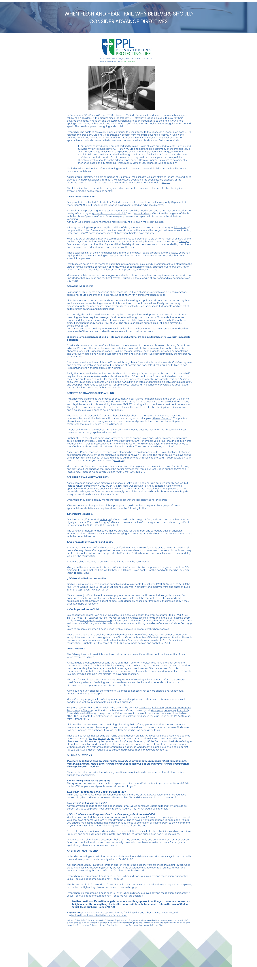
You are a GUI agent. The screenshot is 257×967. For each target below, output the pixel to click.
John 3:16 (100, 867)
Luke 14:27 (158, 707)
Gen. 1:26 (93, 522)
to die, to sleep (142, 213)
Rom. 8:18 (183, 707)
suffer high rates (135, 381)
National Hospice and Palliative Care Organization (99, 915)
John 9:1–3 (170, 710)
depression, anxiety (159, 381)
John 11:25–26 (104, 620)
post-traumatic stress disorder (95, 384)
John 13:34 (176, 584)
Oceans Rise (157, 925)
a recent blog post (173, 132)
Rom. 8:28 (82, 572)
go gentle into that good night (109, 213)
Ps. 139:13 (104, 522)
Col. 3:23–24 (137, 471)
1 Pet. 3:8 (78, 589)
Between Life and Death (101, 925)
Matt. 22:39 (163, 584)
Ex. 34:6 (93, 738)
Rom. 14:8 (112, 525)
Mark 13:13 (145, 707)
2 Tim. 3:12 (86, 710)
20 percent (138, 238)
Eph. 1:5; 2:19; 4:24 (117, 485)
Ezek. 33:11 (77, 749)
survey (160, 202)
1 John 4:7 (89, 589)
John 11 (72, 572)
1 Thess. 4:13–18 (82, 617)
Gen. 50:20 (157, 710)
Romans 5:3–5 (81, 718)
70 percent (91, 233)
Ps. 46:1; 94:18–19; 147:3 (132, 741)
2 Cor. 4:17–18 (99, 617)
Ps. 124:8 (164, 643)
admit (154, 292)
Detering (166, 418)
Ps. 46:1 (166, 182)
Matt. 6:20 (145, 454)
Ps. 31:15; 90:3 (122, 567)
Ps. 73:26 (72, 280)
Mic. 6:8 (129, 859)
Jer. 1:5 (96, 741)
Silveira (156, 418)
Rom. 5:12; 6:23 (128, 553)
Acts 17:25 (105, 519)
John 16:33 (171, 707)
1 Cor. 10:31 (99, 525)
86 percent (180, 227)
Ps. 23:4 (177, 614)
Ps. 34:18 (179, 716)
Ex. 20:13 (87, 525)
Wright (91, 440)
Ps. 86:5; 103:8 (106, 738)
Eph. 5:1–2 (101, 589)
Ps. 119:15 (119, 460)
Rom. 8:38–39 (87, 620)
